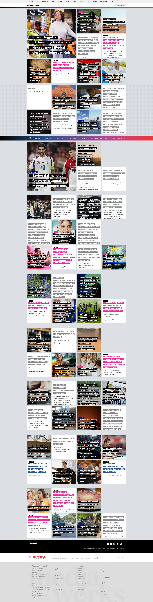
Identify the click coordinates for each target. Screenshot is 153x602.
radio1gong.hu (105, 594)
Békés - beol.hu (36, 572)
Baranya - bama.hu (37, 570)
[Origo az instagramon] (114, 544)
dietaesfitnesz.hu (82, 583)
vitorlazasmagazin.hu (83, 585)
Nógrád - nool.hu (36, 591)
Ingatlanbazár (103, 1)
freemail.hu (104, 580)
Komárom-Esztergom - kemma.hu (40, 589)
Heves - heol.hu (36, 585)
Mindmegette (45, 1)
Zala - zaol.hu (58, 569)
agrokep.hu (58, 594)
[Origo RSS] (121, 544)
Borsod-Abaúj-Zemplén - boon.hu (40, 574)
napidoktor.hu (81, 578)
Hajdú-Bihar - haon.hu (37, 583)
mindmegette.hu (82, 580)
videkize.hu (81, 587)
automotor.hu (81, 570)
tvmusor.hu (81, 589)
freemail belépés (120, 5)
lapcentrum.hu (104, 585)
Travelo (75, 1)
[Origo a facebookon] (108, 544)
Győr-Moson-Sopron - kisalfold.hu (40, 582)
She (88, 1)
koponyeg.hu (104, 582)
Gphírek (82, 1)
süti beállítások (109, 548)
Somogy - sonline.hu (37, 593)
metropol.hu (104, 568)
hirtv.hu (57, 582)
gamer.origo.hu (82, 574)
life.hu (102, 569)
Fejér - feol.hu (35, 580)
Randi (95, 1)
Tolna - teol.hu (35, 597)
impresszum (115, 548)
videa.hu (103, 583)
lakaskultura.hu (82, 572)
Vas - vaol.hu (58, 566)
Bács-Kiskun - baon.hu (37, 568)
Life (37, 1)
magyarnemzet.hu (59, 578)
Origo (32, 1)
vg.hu (56, 592)
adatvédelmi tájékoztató (89, 548)
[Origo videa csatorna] (117, 544)
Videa (53, 1)
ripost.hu (103, 566)
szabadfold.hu (58, 580)
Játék (112, 1)
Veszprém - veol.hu (60, 568)
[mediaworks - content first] (37, 558)
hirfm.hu (103, 596)
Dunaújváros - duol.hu (37, 578)
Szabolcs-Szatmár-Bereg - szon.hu (40, 595)
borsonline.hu (81, 597)
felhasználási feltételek (99, 548)
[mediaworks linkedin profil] (122, 557)
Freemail (68, 1)
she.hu (103, 571)
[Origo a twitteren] (111, 544)
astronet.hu (81, 568)
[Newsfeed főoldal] (33, 544)
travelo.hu (80, 582)
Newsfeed (60, 1)
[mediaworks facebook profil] (118, 557)
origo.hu (57, 583)
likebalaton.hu (81, 576)
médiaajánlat (121, 548)
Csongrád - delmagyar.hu (38, 576)
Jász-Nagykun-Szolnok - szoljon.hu (41, 587)
